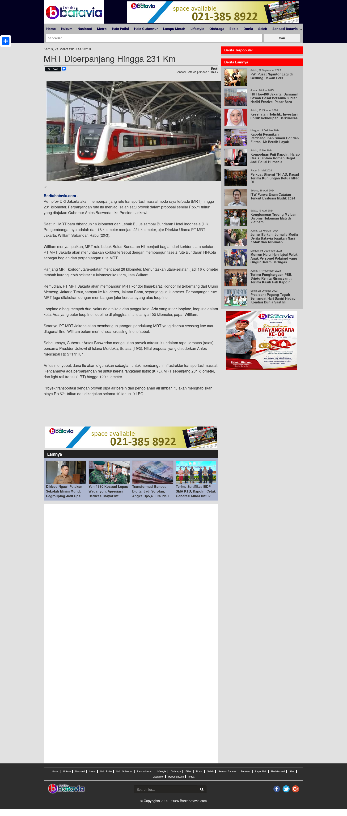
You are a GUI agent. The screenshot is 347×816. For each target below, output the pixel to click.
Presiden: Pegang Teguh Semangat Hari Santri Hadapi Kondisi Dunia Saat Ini (273, 298)
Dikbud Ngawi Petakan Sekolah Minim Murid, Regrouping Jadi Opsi (64, 491)
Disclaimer (158, 776)
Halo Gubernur (146, 29)
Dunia (248, 29)
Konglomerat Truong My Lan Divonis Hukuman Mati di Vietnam (273, 218)
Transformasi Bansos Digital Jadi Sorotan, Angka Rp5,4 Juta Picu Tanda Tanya (150, 493)
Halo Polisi (120, 29)
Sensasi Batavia (285, 29)
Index (191, 776)
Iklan (292, 771)
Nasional (85, 29)
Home (51, 29)
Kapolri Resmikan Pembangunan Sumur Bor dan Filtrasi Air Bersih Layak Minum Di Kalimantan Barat (274, 140)
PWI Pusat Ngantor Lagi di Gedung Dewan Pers (271, 76)
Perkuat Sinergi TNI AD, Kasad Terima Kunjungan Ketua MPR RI (274, 178)
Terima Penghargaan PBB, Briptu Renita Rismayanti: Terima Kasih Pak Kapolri (271, 278)
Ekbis (233, 29)
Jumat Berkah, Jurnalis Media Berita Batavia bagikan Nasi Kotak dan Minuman (274, 238)
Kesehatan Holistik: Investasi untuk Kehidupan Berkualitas (274, 116)
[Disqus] (131, 570)
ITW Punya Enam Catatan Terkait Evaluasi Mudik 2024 (272, 196)
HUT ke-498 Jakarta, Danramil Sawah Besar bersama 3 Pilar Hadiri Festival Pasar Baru (274, 98)
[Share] (5, 41)
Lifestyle (197, 29)
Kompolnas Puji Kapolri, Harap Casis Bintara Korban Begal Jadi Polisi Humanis (275, 158)
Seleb (262, 29)
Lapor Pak (261, 771)
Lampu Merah (174, 29)
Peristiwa (245, 771)
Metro (102, 29)
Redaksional (278, 771)
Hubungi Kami (176, 776)
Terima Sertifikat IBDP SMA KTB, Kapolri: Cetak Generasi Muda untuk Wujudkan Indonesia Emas (196, 496)
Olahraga (216, 29)
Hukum (66, 29)
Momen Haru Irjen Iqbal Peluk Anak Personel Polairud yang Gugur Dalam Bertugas (274, 258)
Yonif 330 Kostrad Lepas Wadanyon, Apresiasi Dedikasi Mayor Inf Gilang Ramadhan (108, 493)
